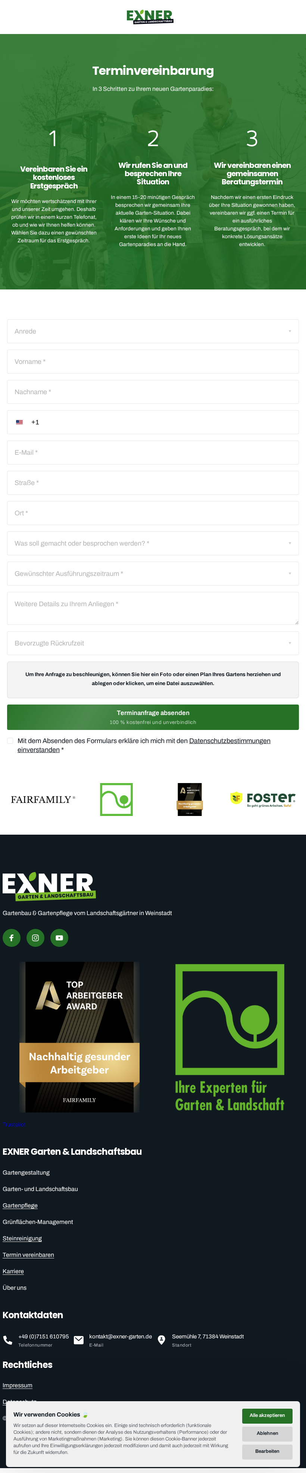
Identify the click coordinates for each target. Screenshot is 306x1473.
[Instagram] (35, 938)
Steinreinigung (22, 1238)
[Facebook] (12, 938)
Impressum (17, 1385)
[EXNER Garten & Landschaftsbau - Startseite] (150, 17)
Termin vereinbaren (28, 1255)
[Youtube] (59, 938)
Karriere (13, 1271)
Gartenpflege (20, 1205)
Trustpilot (14, 1124)
